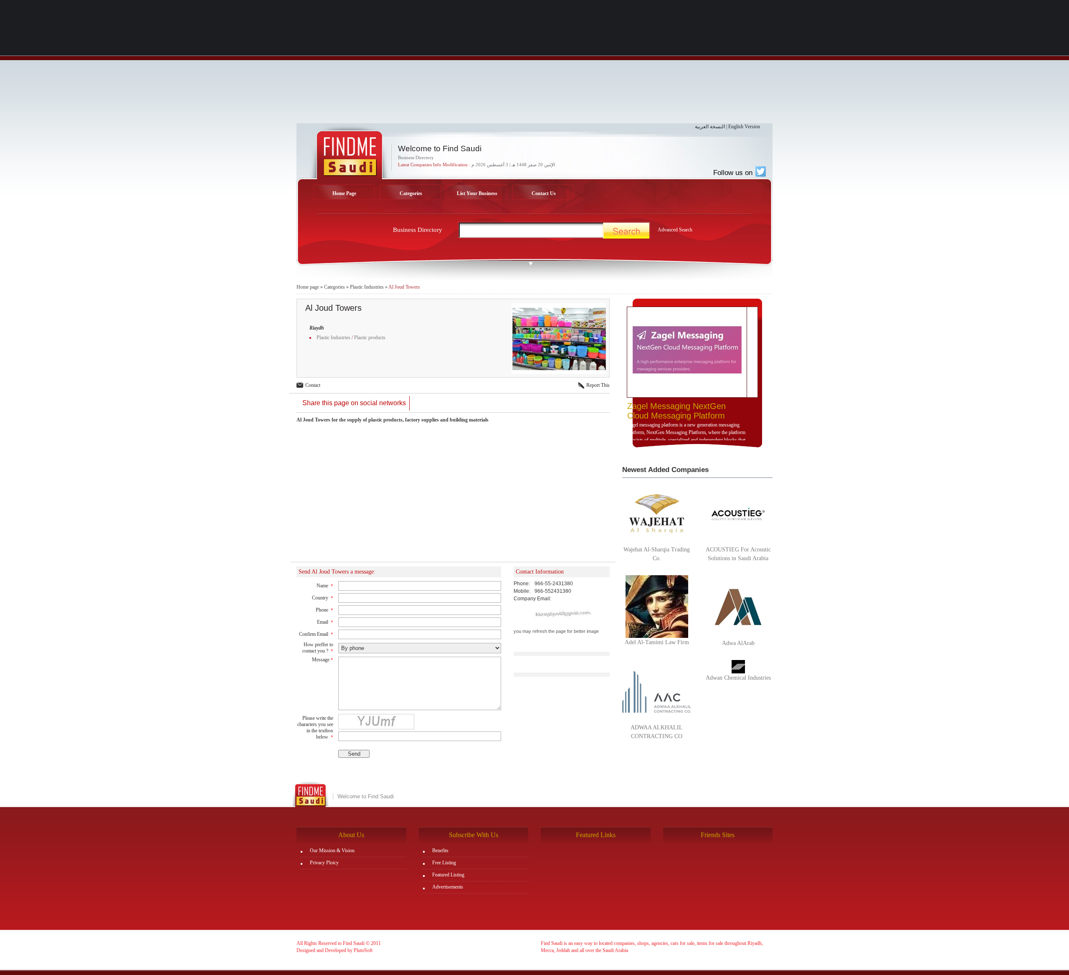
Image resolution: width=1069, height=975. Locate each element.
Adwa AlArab (738, 643)
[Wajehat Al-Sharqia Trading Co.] (656, 513)
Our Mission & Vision (332, 850)
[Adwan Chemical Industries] (738, 666)
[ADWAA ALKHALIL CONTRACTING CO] (656, 691)
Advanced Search (675, 230)
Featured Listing (448, 875)
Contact (312, 385)
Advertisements (447, 887)
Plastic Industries (367, 287)
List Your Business (477, 193)
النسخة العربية (710, 126)
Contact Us (544, 193)
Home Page (344, 193)
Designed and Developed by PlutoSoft (334, 950)
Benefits (440, 850)
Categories (411, 193)
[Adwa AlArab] (738, 606)
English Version (744, 126)
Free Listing (444, 863)
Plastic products (369, 337)
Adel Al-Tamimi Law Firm (657, 642)
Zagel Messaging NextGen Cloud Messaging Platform (676, 410)
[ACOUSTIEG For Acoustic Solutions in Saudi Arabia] (738, 513)
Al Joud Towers (404, 287)
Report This (598, 385)
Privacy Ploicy (324, 863)
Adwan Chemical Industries (738, 678)
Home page (307, 287)
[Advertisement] (534, 64)
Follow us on (734, 172)
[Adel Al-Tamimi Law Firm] (657, 606)
